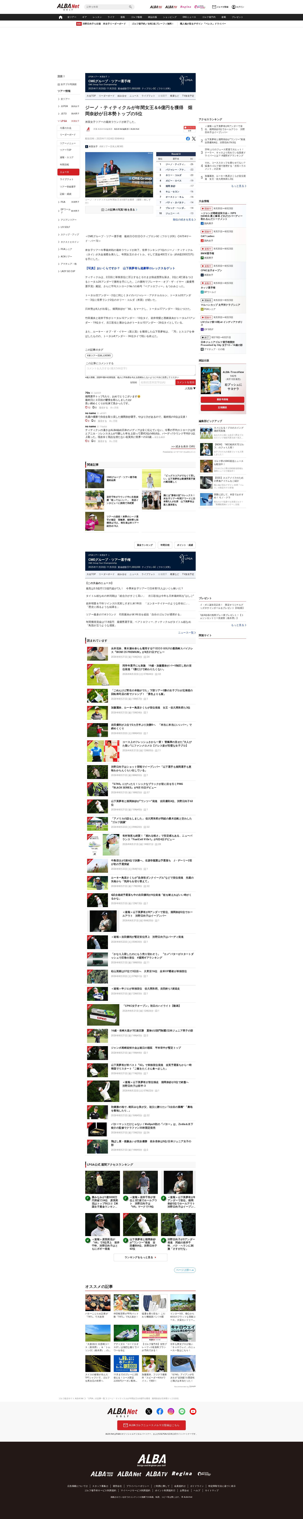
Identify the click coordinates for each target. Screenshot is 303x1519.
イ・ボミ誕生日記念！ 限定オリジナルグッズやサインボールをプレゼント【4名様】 (222, 606)
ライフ (111, 17)
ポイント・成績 (185, 545)
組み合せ (122, 96)
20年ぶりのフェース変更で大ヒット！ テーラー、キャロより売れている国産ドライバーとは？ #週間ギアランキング (225, 152)
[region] (69, 183)
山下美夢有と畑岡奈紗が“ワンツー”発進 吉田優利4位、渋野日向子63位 (143, 1244)
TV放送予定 (188, 96)
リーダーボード (68, 134)
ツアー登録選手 (68, 186)
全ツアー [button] (72, 17)
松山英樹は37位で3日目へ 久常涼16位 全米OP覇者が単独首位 (149, 971)
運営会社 (117, 1486)
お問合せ (184, 1490)
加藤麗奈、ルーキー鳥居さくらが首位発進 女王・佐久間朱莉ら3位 (150, 707)
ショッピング (170, 17)
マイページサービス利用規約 (135, 1490)
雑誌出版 (152, 17)
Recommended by (181, 1387)
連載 (223, 17)
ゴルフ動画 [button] (136, 17)
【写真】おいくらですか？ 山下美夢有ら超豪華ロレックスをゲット (130, 268)
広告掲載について (76, 1486)
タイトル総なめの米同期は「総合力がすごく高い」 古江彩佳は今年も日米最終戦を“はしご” (140, 595)
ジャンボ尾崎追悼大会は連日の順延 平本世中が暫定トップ (146, 1047)
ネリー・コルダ (174, 175)
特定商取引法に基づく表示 (222, 1486)
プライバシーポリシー (137, 1486)
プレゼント (237, 17)
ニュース (64, 172)
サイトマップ (212, 1490)
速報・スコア (67, 157)
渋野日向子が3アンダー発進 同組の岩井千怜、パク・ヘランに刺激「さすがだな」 (181, 1244)
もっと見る (237, 185)
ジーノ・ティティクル (176, 164)
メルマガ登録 (222, 7)
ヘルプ (197, 1490)
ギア (84, 17)
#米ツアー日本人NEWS (111, 146)
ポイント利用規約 (164, 1490)
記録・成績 (65, 194)
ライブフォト (67, 179)
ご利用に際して (162, 1486)
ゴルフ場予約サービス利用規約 (100, 1490)
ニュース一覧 (186, 632)
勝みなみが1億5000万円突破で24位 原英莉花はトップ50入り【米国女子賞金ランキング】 (105, 1203)
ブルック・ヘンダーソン (176, 208)
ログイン (240, 7)
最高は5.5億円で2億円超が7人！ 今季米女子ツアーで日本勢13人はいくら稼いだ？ (134, 588)
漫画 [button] (122, 17)
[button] (140, 653)
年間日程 (64, 164)
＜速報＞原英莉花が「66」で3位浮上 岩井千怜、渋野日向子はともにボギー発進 (106, 1244)
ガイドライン (197, 1486)
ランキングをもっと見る (139, 1257)
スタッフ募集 (99, 1486)
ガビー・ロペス (174, 180)
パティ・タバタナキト (176, 202)
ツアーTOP (65, 150)
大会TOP (91, 96)
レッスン (97, 17)
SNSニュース (189, 17)
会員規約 (178, 1486)
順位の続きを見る (183, 219)
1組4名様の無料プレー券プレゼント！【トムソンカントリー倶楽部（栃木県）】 (222, 616)
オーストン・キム (175, 197)
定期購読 (222, 407)
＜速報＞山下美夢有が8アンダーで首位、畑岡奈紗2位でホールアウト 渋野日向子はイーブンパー (183, 1203)
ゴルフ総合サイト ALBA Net (71, 1398)
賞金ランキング (145, 545)
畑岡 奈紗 (170, 186)
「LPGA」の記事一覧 (95, 1398)
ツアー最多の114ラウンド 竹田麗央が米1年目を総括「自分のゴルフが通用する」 (134, 614)
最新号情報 (222, 399)
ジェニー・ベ (172, 213)
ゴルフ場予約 (209, 17)
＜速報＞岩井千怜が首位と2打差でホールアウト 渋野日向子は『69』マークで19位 (143, 1202)
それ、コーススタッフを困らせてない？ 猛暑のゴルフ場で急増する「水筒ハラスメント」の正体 (225, 165)
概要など (174, 96)
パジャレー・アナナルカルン (176, 169)
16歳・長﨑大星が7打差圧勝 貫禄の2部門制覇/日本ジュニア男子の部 (152, 1030)
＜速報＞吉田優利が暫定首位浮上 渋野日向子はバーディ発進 (147, 936)
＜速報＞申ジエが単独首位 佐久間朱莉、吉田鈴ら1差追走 (145, 988)
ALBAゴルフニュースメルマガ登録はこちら (154, 1425)
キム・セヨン (172, 191)
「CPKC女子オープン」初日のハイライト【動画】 (151, 1005)
